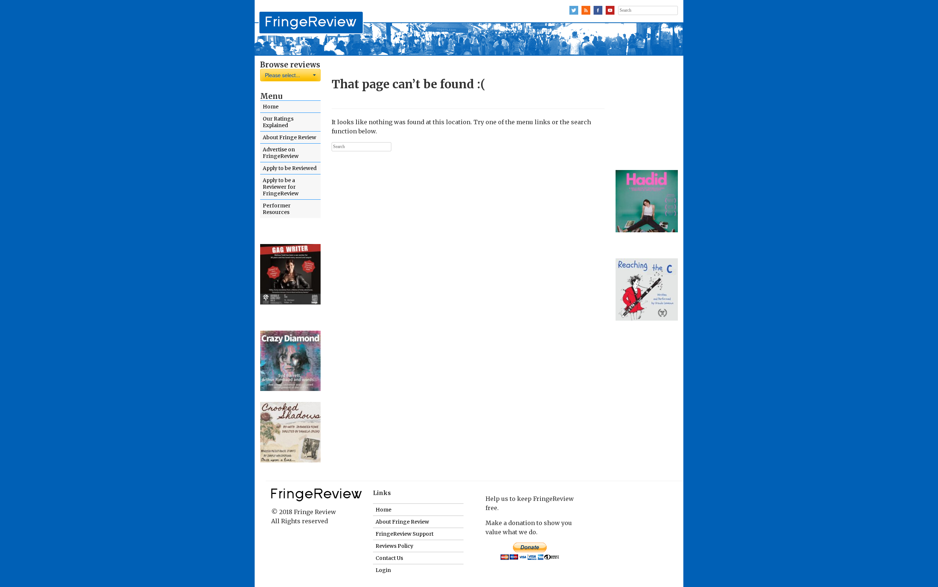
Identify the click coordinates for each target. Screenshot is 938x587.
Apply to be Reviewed (290, 168)
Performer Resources (277, 208)
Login (383, 570)
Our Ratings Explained (278, 122)
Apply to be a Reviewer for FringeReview (281, 187)
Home (270, 106)
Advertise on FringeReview (281, 152)
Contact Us (389, 558)
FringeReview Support (404, 534)
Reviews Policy (394, 546)
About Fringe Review (289, 137)
